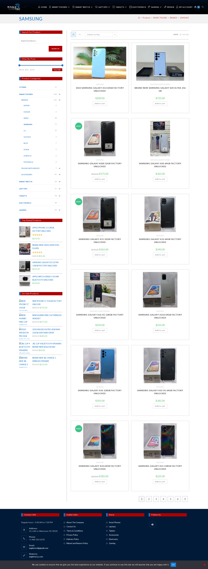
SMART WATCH (25, 182)
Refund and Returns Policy (77, 543)
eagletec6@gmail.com (38, 548)
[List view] (79, 34)
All (187, 34)
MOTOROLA (28, 162)
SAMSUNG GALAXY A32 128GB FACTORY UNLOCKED (100, 392)
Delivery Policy (73, 539)
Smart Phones (114, 522)
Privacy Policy (72, 535)
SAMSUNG (184, 18)
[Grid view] (73, 34)
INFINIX (27, 105)
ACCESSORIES (26, 174)
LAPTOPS (23, 189)
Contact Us (71, 526)
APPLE (26, 118)
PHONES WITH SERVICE (30, 168)
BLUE (26, 143)
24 (184, 34)
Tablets (112, 531)
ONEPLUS (27, 156)
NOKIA (26, 149)
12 (180, 34)
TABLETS (23, 196)
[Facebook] (152, 524)
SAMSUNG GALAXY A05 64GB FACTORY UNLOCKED (160, 165)
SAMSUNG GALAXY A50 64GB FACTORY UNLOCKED (100, 467)
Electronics (113, 539)
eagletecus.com (36, 556)
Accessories (114, 535)
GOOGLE (27, 137)
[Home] (139, 18)
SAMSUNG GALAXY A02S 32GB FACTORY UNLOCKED (100, 165)
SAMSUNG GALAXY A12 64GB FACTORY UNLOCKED (160, 240)
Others (22, 87)
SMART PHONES (164, 84)
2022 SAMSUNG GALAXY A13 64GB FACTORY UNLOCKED (100, 89)
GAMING (22, 210)
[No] (204, 564)
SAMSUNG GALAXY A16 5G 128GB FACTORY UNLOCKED (99, 316)
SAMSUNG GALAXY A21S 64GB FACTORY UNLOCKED (160, 316)
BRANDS (24, 100)
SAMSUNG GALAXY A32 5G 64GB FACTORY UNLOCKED (160, 392)
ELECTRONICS (25, 203)
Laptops (112, 526)
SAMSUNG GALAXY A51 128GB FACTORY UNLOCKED (160, 467)
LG (25, 131)
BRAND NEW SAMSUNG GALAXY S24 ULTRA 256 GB (160, 89)
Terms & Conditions (75, 531)
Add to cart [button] (100, 103)
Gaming (112, 543)
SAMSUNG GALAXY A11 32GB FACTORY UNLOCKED (100, 240)
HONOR (27, 112)
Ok (173, 564)
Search (55, 49)
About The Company (75, 522)
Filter (57, 70)
